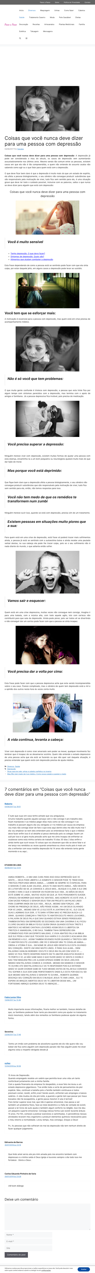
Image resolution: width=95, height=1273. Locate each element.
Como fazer (69, 10)
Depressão (11, 769)
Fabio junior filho (13, 997)
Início (21, 10)
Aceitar (83, 1269)
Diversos (32, 10)
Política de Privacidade (72, 2)
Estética (22, 31)
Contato (87, 2)
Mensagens (48, 31)
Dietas (78, 17)
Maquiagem (45, 10)
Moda (52, 17)
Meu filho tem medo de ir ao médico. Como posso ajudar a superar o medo (36, 774)
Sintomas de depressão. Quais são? (27, 256)
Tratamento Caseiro (37, 17)
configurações (46, 1270)
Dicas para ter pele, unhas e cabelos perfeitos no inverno (29, 771)
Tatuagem (34, 31)
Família (82, 24)
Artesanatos (49, 24)
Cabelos (81, 10)
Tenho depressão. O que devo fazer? (28, 253)
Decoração (23, 24)
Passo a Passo (45, 2)
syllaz (7, 1063)
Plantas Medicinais (66, 24)
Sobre (57, 2)
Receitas (36, 24)
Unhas (57, 10)
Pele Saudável (65, 17)
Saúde (21, 17)
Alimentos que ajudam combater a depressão (32, 259)
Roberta (8, 804)
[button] (20, 38)
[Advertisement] (47, 68)
